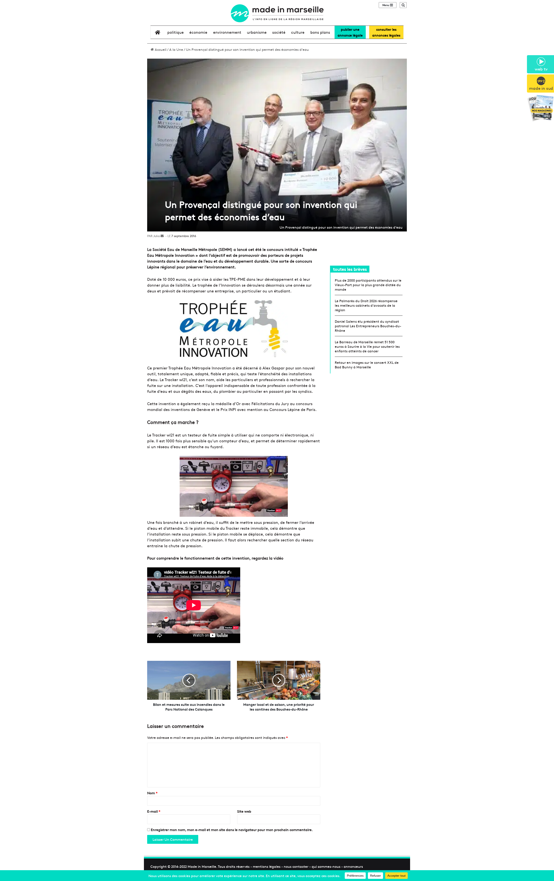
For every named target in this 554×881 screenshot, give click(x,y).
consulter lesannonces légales (386, 32)
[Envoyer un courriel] (162, 236)
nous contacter (296, 866)
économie (198, 32)
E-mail (153, 811)
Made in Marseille (202, 866)
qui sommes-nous (326, 866)
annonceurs (353, 866)
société (278, 32)
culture (297, 32)
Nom (152, 792)
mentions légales (266, 866)
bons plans (320, 32)
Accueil (160, 49)
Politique (175, 32)
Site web (244, 811)
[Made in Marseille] (277, 13)
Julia (156, 236)
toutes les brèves (350, 269)
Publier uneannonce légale (350, 32)
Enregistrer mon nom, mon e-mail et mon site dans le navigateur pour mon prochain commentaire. (232, 829)
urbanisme (257, 32)
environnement (227, 32)
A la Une (176, 49)
